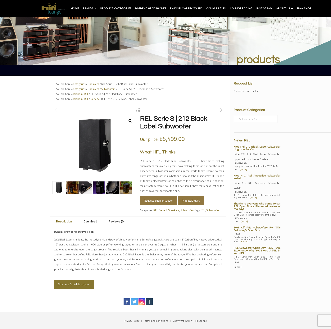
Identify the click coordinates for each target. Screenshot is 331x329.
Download (90, 221)
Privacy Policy (131, 321)
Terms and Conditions (155, 321)
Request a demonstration (158, 201)
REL (86, 94)
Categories (79, 84)
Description (64, 221)
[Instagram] (141, 301)
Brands (77, 94)
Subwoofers (108, 89)
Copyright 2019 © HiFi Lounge (190, 321)
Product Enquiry (191, 201)
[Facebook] (127, 301)
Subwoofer (212, 210)
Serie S (95, 99)
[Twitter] (134, 301)
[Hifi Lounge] (54, 8)
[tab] (64, 221)
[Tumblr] (149, 301)
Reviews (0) (117, 221)
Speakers (93, 84)
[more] (243, 169)
